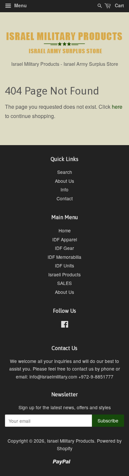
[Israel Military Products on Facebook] (64, 325)
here (117, 106)
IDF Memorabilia (64, 257)
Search (64, 172)
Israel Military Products (70, 440)
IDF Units (64, 265)
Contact (65, 198)
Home (65, 230)
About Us (64, 181)
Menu (20, 5)
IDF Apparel (64, 239)
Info (64, 189)
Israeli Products (64, 274)
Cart (118, 5)
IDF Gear (64, 248)
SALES (64, 283)
